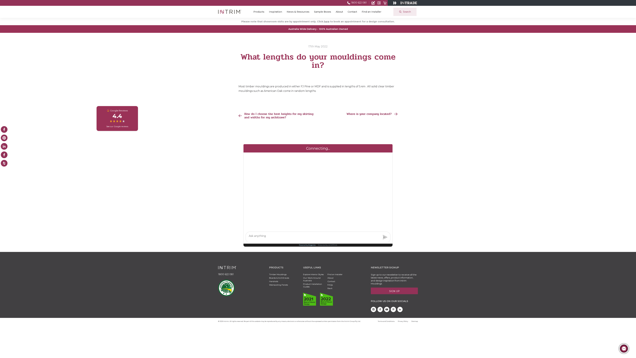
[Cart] (385, 3)
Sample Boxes (322, 11)
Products (258, 11)
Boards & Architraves (279, 278)
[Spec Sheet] (379, 3)
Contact (352, 11)
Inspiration (275, 11)
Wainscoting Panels (278, 285)
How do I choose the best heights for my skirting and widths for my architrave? (279, 115)
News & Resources (298, 11)
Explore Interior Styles (313, 274)
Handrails (273, 281)
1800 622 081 (358, 2)
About (339, 11)
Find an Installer (371, 11)
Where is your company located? (369, 114)
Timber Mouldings (278, 274)
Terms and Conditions (386, 321)
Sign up (394, 291)
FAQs (330, 285)
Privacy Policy (403, 321)
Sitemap (414, 321)
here (326, 21)
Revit (329, 288)
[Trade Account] (373, 3)
